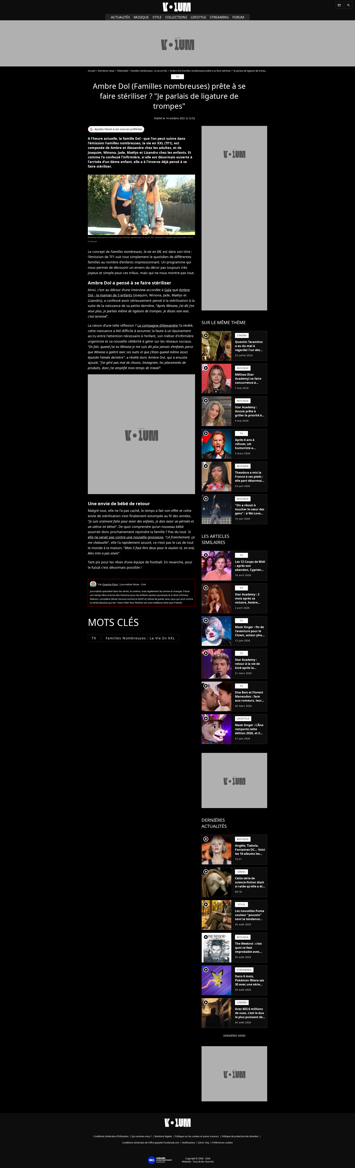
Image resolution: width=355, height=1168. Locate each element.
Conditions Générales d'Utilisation (111, 1136)
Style (157, 17)
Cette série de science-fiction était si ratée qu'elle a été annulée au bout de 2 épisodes (249, 886)
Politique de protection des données (240, 1136)
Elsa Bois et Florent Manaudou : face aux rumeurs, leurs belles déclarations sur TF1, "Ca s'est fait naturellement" (249, 702)
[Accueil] (177, 7)
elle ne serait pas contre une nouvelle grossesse (125, 537)
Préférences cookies (222, 1142)
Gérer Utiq (203, 1142)
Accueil (91, 70)
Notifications (188, 1142)
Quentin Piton (110, 584)
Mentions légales (163, 1136)
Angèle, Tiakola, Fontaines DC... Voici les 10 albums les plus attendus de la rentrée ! (250, 854)
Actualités (120, 17)
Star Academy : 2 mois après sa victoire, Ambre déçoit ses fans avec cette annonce (249, 602)
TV (94, 638)
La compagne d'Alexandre (157, 325)
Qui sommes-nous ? (141, 1136)
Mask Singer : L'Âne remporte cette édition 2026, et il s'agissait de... (249, 731)
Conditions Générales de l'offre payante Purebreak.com (150, 1142)
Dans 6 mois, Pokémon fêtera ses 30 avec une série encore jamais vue (249, 982)
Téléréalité (122, 70)
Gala (167, 290)
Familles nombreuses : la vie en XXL (149, 70)
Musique (141, 17)
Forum (238, 17)
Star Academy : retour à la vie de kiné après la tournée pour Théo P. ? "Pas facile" (249, 668)
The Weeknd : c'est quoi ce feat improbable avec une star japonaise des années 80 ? (249, 952)
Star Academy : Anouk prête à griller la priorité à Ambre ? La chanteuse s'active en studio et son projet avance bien (248, 419)
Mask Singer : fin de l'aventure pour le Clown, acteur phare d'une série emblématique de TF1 (250, 637)
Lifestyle (198, 17)
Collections (176, 17)
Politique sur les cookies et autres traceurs (197, 1136)
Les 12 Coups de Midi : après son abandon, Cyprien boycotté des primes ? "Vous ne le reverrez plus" (250, 572)
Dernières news (106, 70)
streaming (219, 17)
